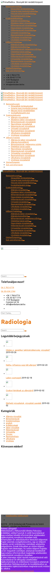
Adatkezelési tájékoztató (17, 516)
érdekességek (12, 425)
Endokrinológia (13, 421)
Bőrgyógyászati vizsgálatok (23, 25)
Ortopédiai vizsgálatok (21, 59)
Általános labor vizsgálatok (22, 23)
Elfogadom (6, 571)
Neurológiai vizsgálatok (21, 28)
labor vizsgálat (12, 427)
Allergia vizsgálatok (19, 20)
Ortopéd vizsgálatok (20, 32)
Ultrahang (10, 439)
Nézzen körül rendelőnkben (22, 13)
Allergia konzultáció (19, 47)
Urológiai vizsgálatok (20, 39)
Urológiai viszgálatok (20, 66)
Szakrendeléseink (13, 18)
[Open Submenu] (21, 7)
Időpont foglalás (13, 42)
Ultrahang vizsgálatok (20, 37)
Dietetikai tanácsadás (20, 51)
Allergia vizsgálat (13, 416)
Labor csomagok (13, 378)
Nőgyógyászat (12, 430)
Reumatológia (12, 436)
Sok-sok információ (14, 70)
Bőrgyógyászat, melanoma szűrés (25, 49)
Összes (9, 434)
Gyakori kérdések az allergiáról (19, 390)
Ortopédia (10, 432)
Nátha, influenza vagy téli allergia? (21, 365)
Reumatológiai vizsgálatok (22, 35)
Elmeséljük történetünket (21, 9)
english (9, 423)
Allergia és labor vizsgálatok (23, 44)
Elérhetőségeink (13, 68)
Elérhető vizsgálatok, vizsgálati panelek (23, 403)
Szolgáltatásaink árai (20, 16)
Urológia (10, 441)
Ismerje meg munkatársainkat (23, 11)
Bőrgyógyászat (12, 419)
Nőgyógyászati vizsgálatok (22, 30)
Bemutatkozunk (13, 6)
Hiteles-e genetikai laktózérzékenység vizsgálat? (28, 350)
